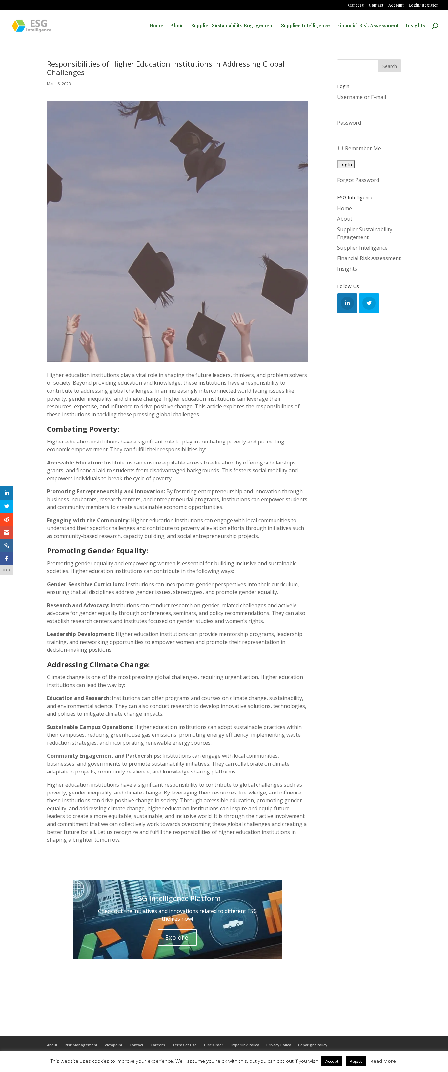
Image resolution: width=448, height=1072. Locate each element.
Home (156, 26)
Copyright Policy (312, 1044)
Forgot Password (358, 180)
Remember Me (362, 148)
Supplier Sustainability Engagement (232, 26)
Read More (383, 1061)
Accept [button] (331, 1061)
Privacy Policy (278, 1044)
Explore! (177, 937)
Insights (415, 26)
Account (396, 5)
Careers (356, 5)
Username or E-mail (361, 97)
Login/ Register (423, 5)
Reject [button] (356, 1061)
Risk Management (81, 1044)
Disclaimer (213, 1044)
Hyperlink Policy (245, 1044)
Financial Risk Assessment (367, 26)
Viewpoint (113, 1044)
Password (349, 122)
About (177, 26)
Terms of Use (184, 1044)
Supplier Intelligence (305, 26)
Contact (376, 5)
